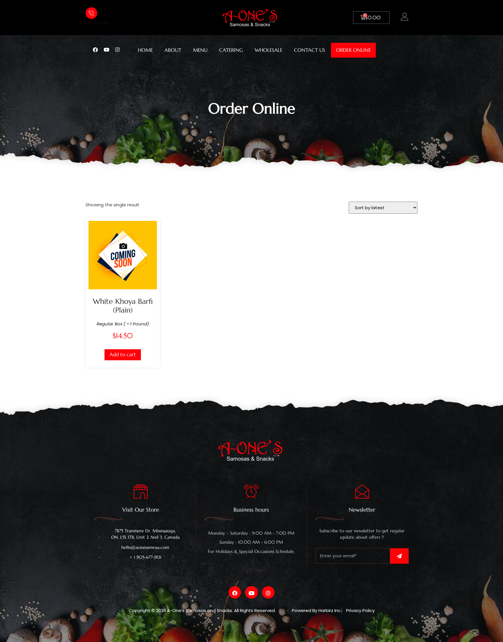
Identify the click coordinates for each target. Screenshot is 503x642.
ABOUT (172, 50)
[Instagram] (120, 49)
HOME (145, 50)
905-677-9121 (98, 23)
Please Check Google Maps (251, 557)
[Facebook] (98, 49)
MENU (200, 50)
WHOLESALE (268, 50)
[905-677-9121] (91, 13)
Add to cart (122, 354)
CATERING (231, 50)
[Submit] (399, 556)
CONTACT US (309, 50)
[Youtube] (109, 49)
